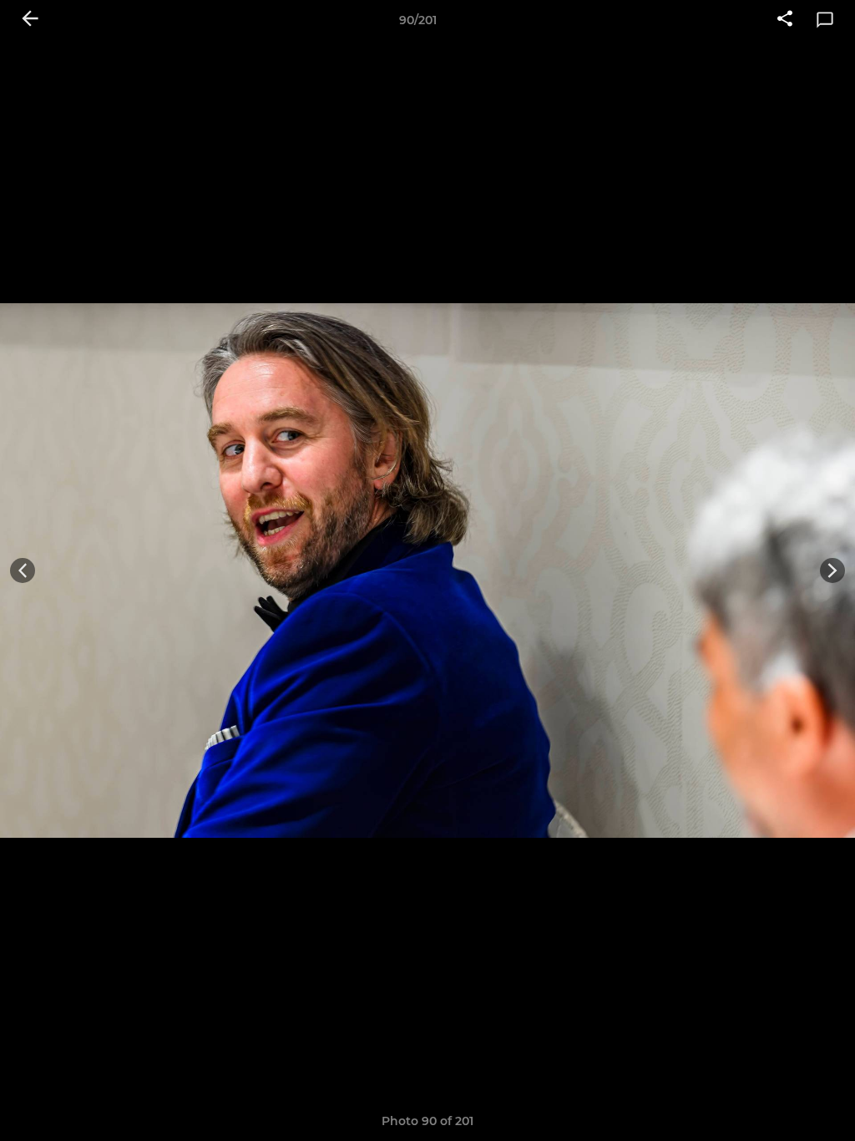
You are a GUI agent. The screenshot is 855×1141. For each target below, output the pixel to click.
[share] (785, 20)
